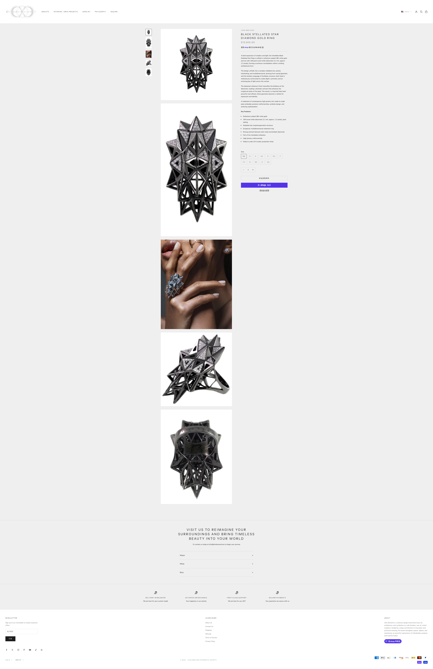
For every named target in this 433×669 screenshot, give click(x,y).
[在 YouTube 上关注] (30, 650)
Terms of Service (211, 638)
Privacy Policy (210, 641)
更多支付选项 (264, 190)
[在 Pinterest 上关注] (24, 650)
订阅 (10, 639)
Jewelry (86, 12)
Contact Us (209, 626)
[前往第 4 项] (148, 63)
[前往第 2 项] (148, 42)
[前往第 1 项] (148, 32)
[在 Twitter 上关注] (12, 650)
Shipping (208, 630)
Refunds (208, 634)
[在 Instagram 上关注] (18, 650)
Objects (45, 12)
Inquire (114, 12)
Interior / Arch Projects (66, 12)
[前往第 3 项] (148, 54)
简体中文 (18, 660)
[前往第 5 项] (148, 72)
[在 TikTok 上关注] (36, 650)
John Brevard (247, 30)
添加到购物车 (264, 178)
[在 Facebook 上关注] (6, 650)
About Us (208, 623)
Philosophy (100, 12)
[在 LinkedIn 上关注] (42, 650)
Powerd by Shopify (208, 660)
